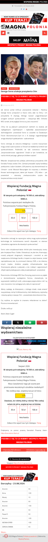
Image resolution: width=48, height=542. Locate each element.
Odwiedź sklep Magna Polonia (24, 39)
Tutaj (39, 231)
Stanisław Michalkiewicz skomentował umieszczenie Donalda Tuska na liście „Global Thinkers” (12, 450)
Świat (4, 88)
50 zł (23, 217)
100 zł (34, 217)
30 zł (13, 217)
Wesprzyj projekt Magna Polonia (24, 45)
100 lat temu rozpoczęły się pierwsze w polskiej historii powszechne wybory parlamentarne (35, 450)
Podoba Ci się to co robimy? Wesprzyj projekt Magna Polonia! (24, 98)
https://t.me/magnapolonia (23, 463)
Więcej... (4, 532)
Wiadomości (14, 88)
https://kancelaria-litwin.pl (10, 433)
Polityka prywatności (30, 536)
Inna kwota (24, 225)
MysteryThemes (24, 539)
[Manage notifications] (6, 536)
